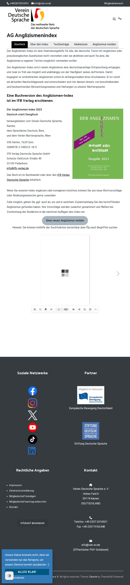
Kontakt (13, 507)
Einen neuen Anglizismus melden (65, 220)
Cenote (93, 576)
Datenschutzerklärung (21, 490)
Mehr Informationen (14, 577)
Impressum (15, 485)
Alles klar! (27, 571)
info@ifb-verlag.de (18, 168)
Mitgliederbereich (113, 3)
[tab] (20, 44)
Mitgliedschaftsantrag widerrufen (27, 501)
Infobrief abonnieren (32, 523)
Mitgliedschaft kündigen (22, 496)
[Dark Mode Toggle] (9, 575)
